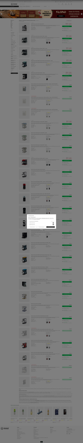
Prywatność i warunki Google (37, 219)
